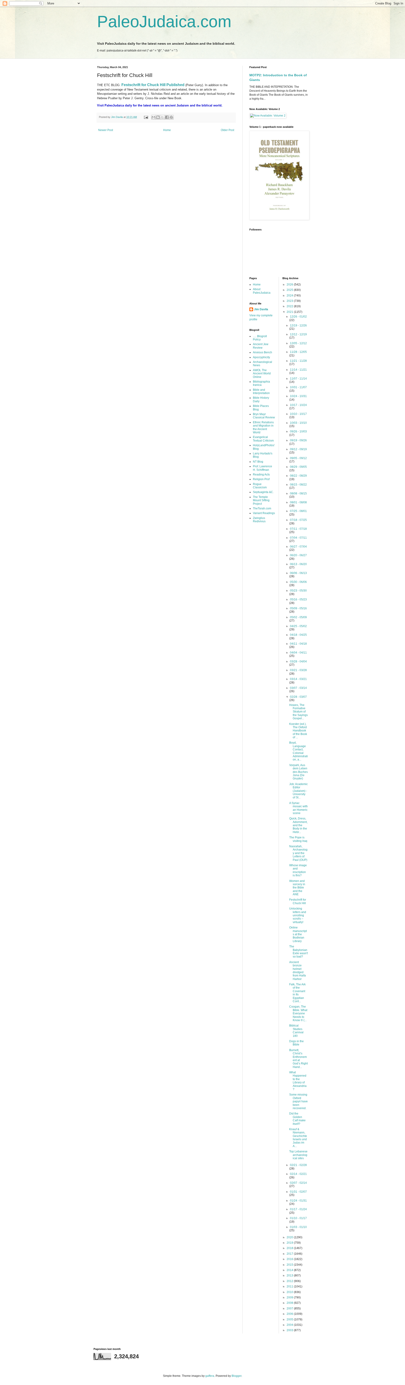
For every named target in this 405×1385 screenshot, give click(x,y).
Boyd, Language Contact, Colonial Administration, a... (298, 751)
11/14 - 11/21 (298, 369)
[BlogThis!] (158, 117)
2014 (290, 1270)
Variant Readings (264, 513)
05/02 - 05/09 (298, 617)
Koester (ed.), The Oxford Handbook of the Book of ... (298, 730)
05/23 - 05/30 (298, 590)
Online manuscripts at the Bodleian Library (298, 934)
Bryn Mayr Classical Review (264, 416)
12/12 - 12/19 (298, 334)
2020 (290, 1237)
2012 (290, 1281)
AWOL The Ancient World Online (262, 374)
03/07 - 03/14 (298, 688)
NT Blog (258, 461)
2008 (290, 1303)
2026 (290, 284)
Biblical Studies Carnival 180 (296, 1030)
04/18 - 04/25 (298, 634)
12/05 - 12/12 (298, 343)
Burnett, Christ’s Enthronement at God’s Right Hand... (298, 1059)
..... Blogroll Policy (260, 338)
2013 (290, 1275)
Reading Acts (261, 474)
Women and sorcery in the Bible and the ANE (297, 887)
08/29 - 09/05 (298, 466)
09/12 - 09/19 (298, 449)
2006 (290, 1314)
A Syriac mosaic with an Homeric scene (298, 808)
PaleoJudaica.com (164, 21)
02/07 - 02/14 (298, 1182)
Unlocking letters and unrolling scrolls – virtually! (297, 915)
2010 (290, 1292)
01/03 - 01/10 (298, 1227)
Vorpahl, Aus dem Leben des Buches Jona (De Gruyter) (298, 772)
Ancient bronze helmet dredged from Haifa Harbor (297, 971)
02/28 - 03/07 (298, 696)
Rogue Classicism (260, 485)
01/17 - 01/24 (298, 1209)
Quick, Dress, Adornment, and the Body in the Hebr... (298, 825)
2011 (290, 1286)
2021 (290, 312)
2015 (290, 1264)
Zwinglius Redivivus (259, 519)
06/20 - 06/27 (298, 555)
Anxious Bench (262, 352)
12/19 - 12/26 (298, 325)
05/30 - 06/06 (298, 582)
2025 (290, 290)
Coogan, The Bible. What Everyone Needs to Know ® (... (298, 1013)
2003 (290, 1330)
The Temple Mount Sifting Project (261, 500)
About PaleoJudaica (261, 291)
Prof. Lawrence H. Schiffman (262, 468)
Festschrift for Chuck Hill (297, 901)
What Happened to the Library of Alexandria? (298, 1081)
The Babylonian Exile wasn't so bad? (298, 951)
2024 (290, 295)
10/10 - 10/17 (298, 414)
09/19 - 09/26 (298, 440)
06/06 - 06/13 (298, 573)
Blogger (236, 1376)
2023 (290, 301)
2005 (290, 1319)
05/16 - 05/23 (298, 599)
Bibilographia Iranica (261, 383)
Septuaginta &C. (263, 492)
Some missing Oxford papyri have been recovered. (298, 1101)
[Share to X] (162, 117)
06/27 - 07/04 (298, 546)
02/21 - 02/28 (298, 1165)
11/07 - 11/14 (298, 378)
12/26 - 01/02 (298, 316)
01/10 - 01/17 (298, 1218)
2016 (290, 1259)
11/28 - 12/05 (298, 352)
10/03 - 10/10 (298, 422)
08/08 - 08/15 (298, 493)
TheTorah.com (262, 508)
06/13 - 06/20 (298, 564)
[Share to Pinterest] (171, 117)
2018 (290, 1248)
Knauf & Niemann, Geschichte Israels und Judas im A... (298, 1138)
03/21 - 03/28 (298, 670)
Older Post (227, 130)
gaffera (209, 1376)
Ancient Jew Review (260, 346)
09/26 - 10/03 (298, 431)
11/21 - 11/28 (298, 360)
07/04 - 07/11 (298, 537)
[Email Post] (146, 117)
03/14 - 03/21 (298, 679)
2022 (290, 306)
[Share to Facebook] (167, 117)
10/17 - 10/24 (298, 405)
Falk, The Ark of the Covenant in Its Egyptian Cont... (297, 993)
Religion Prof (261, 479)
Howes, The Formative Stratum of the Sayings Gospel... (298, 711)
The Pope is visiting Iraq (298, 839)
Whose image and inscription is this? (298, 870)
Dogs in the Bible (296, 1043)
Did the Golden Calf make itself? (297, 1118)
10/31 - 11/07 (298, 387)
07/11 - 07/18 (298, 528)
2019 (290, 1242)
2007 (290, 1308)
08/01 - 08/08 (298, 502)
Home (167, 130)
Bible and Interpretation (261, 391)
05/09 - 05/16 (298, 608)
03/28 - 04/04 (298, 661)
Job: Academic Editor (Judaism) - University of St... (298, 790)
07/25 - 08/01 (298, 511)
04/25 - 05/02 (298, 626)
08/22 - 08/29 (298, 475)
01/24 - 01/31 (298, 1200)
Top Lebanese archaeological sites (298, 1155)
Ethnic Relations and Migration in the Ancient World (263, 427)
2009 (290, 1297)
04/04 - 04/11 (298, 652)
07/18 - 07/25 (298, 520)
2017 (290, 1253)
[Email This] (153, 117)
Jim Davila (261, 309)
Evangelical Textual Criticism (263, 438)
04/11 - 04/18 (298, 643)
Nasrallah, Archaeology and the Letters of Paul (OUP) (298, 853)
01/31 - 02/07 (298, 1191)
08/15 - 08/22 (298, 484)
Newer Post (105, 130)
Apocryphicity (261, 357)
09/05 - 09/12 (298, 458)
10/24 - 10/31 (298, 396)
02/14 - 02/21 (298, 1174)
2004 (290, 1325)
